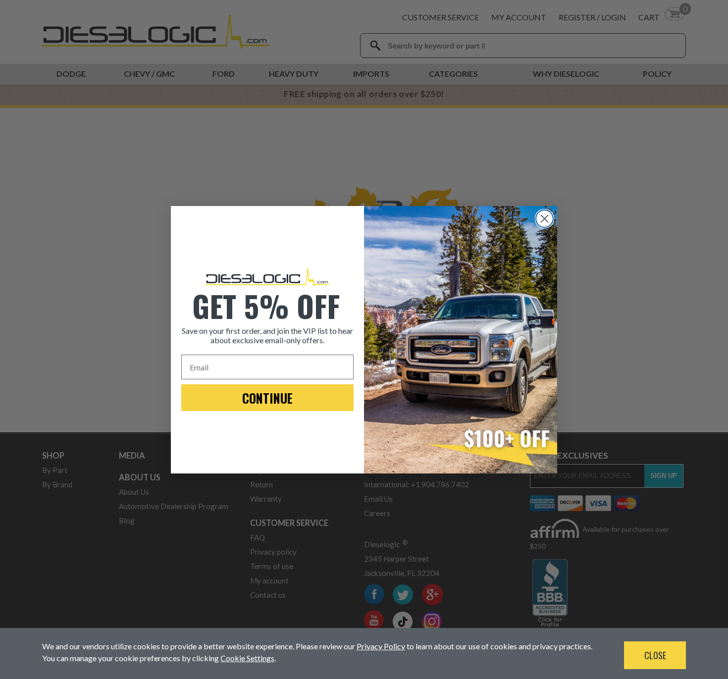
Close (655, 655)
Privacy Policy (381, 646)
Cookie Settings (247, 658)
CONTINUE (267, 398)
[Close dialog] (544, 218)
